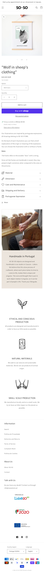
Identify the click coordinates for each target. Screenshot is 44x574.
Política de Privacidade (12, 434)
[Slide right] (26, 59)
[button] (2, 7)
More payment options (22, 116)
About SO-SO (8, 467)
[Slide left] (17, 59)
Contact (7, 472)
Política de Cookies (10, 453)
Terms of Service (9, 444)
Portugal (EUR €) (14, 551)
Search (6, 429)
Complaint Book (9, 449)
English (30, 551)
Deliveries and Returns (12, 439)
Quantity (4, 93)
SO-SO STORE (19, 570)
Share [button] (6, 202)
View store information (12, 127)
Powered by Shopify (27, 570)
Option (4, 83)
